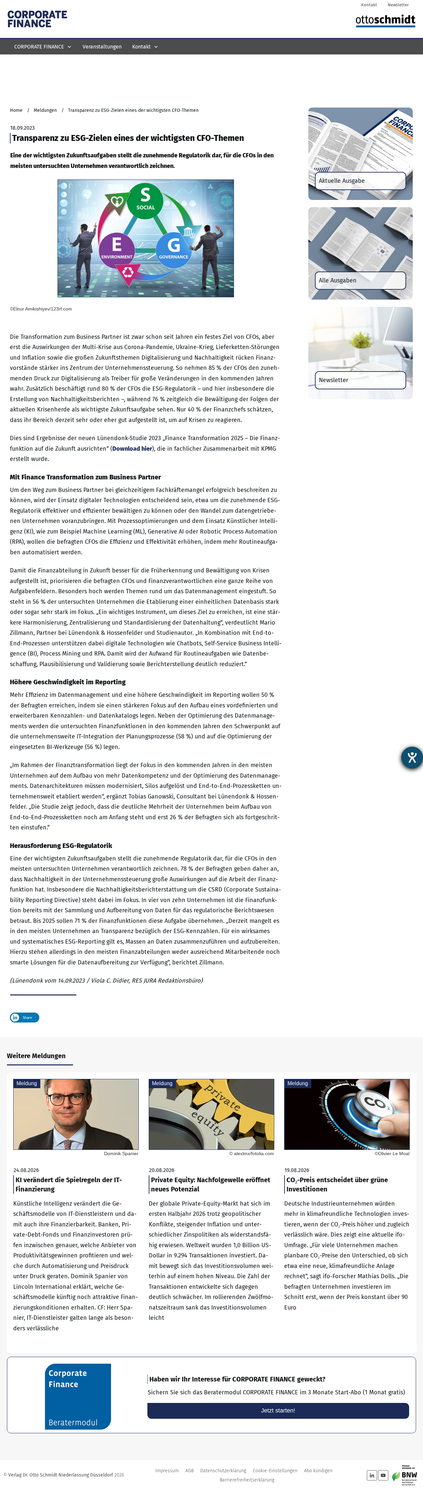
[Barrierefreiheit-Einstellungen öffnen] (412, 757)
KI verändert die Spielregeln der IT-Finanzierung (76, 1213)
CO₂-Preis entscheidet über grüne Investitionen (347, 1213)
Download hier (132, 448)
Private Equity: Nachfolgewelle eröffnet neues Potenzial (211, 1213)
